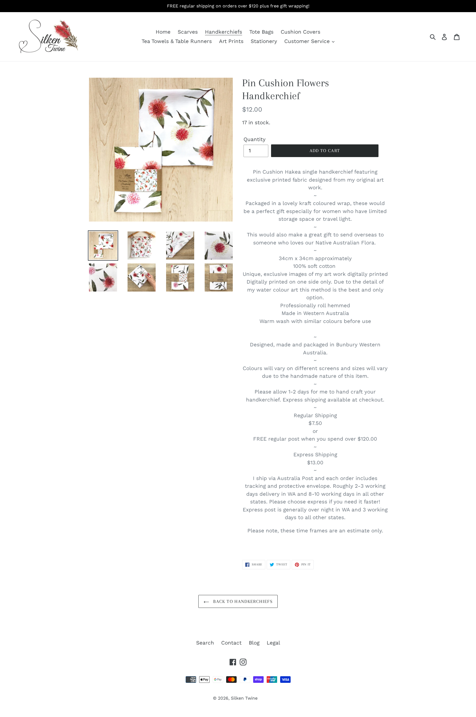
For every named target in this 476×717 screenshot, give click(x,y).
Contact (231, 643)
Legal (273, 643)
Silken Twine (244, 698)
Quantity (255, 139)
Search (205, 643)
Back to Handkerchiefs (242, 601)
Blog (254, 643)
